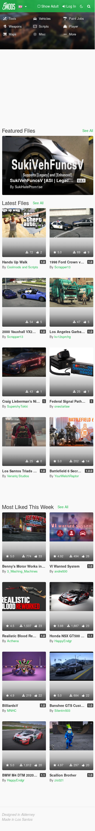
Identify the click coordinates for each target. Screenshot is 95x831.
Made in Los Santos (17, 819)
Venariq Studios (18, 476)
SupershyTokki (17, 406)
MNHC (11, 710)
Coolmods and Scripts (22, 267)
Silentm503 (62, 710)
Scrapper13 (62, 267)
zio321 (59, 780)
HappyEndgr (63, 640)
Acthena (13, 640)
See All (87, 130)
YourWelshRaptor (66, 476)
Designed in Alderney (18, 814)
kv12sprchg (62, 336)
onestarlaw (61, 406)
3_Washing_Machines (22, 571)
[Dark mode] (81, 6)
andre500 (60, 571)
